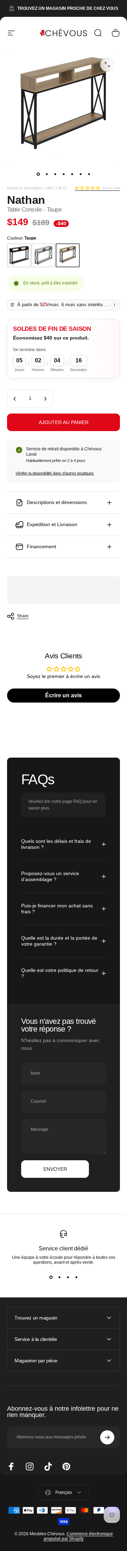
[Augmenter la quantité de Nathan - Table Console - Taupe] (45, 399)
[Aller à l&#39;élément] (38, 174)
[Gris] (43, 255)
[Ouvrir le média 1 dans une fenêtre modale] (107, 65)
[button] (87, 188)
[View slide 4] (76, 1277)
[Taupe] (68, 255)
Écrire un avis (63, 695)
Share (23, 615)
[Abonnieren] (107, 1437)
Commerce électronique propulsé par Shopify (78, 1536)
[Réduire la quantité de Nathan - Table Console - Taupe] (14, 399)
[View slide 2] (59, 1277)
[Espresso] (19, 255)
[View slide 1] (51, 1277)
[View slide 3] (68, 1277)
